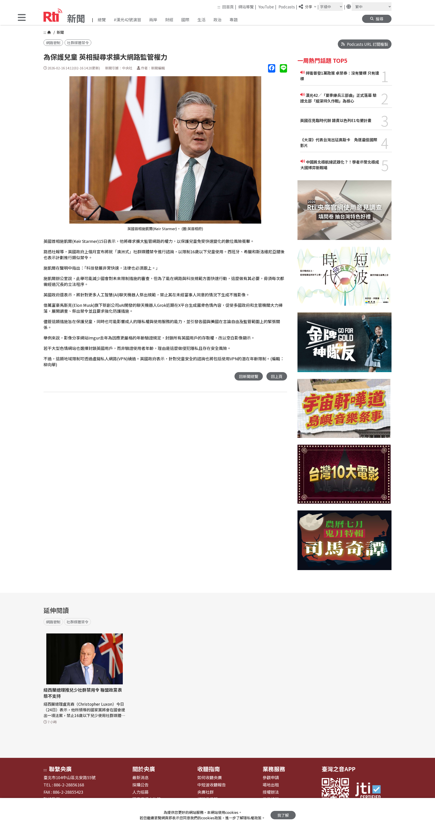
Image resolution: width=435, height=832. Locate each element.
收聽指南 (208, 769)
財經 (169, 19)
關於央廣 (143, 769)
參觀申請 (271, 777)
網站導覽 (247, 7)
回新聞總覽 (248, 376)
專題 (234, 19)
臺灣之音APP (338, 769)
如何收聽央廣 (209, 777)
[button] (21, 18)
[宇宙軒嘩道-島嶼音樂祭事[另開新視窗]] (343, 412)
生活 (201, 19)
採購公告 (140, 784)
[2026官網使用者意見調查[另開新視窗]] (344, 213)
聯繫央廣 (60, 769)
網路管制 (53, 42)
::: (219, 7)
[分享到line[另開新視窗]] (283, 68)
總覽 (102, 19)
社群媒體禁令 (78, 42)
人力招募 (140, 792)
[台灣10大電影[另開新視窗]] (344, 477)
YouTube (267, 7)
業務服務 (274, 769)
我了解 (283, 815)
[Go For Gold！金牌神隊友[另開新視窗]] (344, 345)
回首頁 (229, 7)
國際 (185, 19)
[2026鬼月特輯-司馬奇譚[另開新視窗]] (344, 543)
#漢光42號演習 (127, 19)
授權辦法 (271, 792)
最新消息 (140, 777)
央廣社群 (205, 792)
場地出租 (271, 784)
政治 (217, 19)
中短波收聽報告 (211, 784)
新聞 (60, 32)
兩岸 (153, 19)
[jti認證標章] (370, 791)
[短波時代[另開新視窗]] (343, 279)
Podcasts (287, 7)
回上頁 (277, 376)
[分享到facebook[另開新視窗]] (271, 68)
